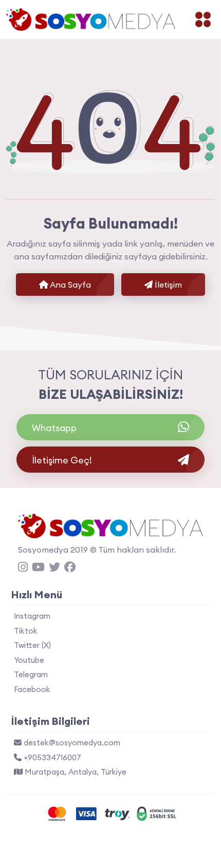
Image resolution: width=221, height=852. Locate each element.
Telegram (31, 674)
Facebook (32, 689)
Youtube (29, 660)
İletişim (167, 284)
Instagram (32, 616)
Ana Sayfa (69, 284)
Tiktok (26, 631)
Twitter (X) (32, 645)
